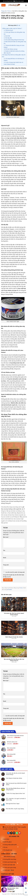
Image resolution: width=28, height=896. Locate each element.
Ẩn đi (18, 25)
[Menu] (3, 5)
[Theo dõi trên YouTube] (19, 833)
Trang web (6, 564)
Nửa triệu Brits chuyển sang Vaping (15, 808)
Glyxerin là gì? (8, 30)
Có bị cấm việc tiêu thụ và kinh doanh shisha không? (15, 773)
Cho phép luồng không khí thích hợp (14, 39)
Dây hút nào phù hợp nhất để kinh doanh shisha (16, 784)
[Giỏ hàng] (26, 5)
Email (4, 557)
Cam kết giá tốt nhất (8, 1)
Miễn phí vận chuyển (19, 1)
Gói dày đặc (8, 38)
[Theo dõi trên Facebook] (8, 833)
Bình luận (6, 537)
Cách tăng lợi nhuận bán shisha (14, 778)
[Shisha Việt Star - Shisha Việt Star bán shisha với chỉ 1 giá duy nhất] (14, 5)
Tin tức (9, 11)
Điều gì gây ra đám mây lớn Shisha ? (12, 28)
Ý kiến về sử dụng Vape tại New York (15, 793)
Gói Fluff (7, 36)
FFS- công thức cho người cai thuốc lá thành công (16, 799)
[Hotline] (26, 884)
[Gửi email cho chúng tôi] (14, 833)
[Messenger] (26, 892)
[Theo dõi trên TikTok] (11, 833)
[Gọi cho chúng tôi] (17, 833)
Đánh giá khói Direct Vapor (12, 803)
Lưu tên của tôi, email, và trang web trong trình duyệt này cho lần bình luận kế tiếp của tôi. (14, 574)
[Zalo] (26, 888)
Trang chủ (3, 11)
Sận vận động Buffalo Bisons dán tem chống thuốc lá (15, 789)
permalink (9, 589)
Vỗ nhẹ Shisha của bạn (10, 49)
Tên (4, 550)
